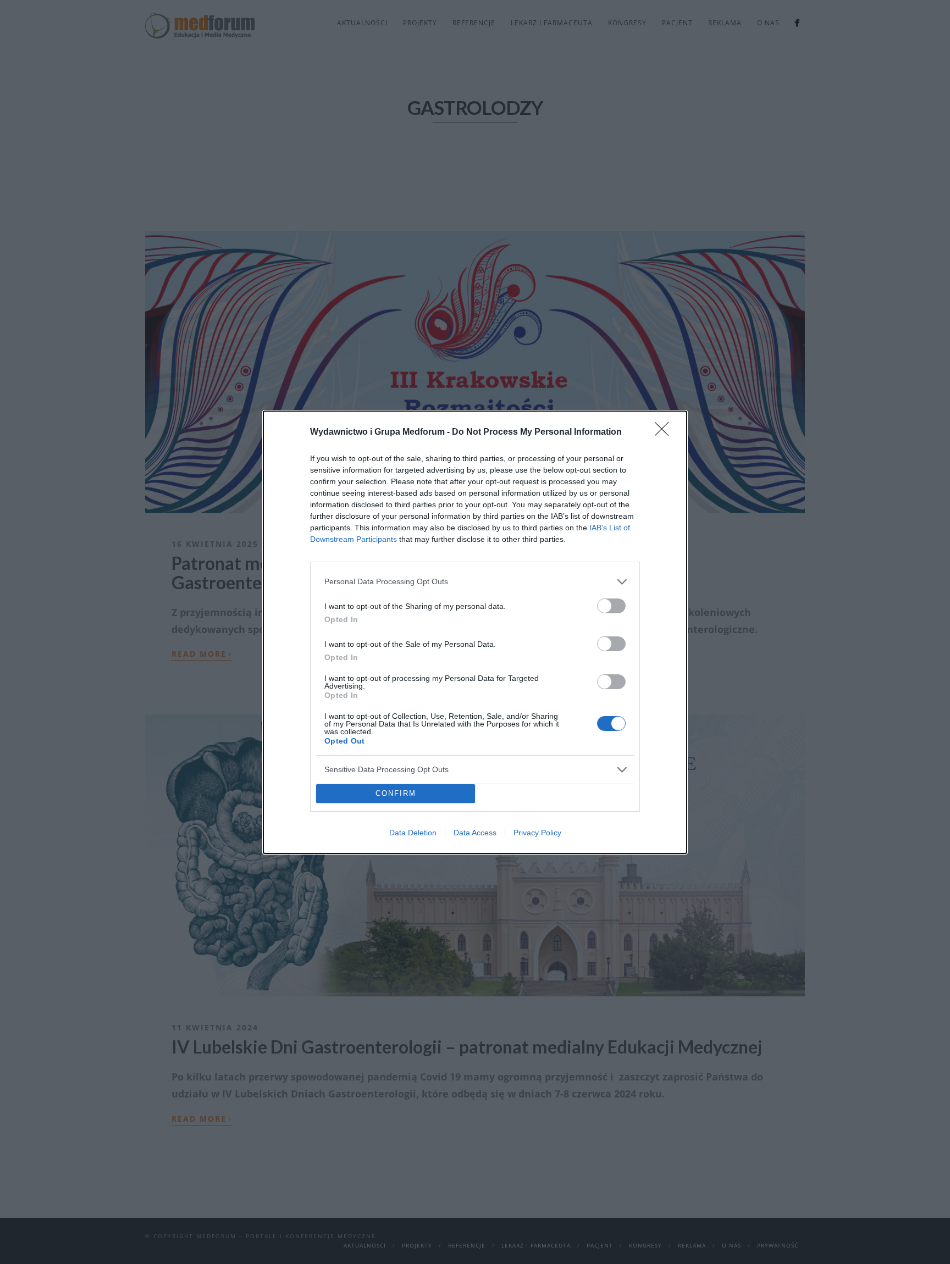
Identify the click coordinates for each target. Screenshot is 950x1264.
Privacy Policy (537, 832)
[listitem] (475, 581)
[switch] (611, 605)
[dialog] (475, 632)
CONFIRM (395, 793)
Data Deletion (413, 832)
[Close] (665, 432)
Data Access (475, 832)
